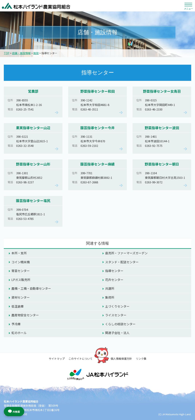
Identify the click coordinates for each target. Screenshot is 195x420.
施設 (36, 53)
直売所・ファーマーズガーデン (126, 253)
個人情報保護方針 (121, 358)
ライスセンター (115, 315)
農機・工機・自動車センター (31, 288)
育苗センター (20, 270)
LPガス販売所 (20, 279)
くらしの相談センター (120, 324)
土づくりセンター (117, 306)
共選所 (109, 288)
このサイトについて (81, 358)
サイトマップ (57, 358)
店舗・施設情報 (21, 53)
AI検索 (16, 411)
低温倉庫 (17, 306)
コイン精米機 (20, 262)
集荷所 (109, 297)
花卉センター (114, 279)
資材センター (20, 297)
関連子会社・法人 (117, 332)
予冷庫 (16, 324)
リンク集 (141, 358)
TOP (6, 53)
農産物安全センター (25, 315)
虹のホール (19, 332)
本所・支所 (19, 253)
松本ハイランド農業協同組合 (36, 5)
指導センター (114, 270)
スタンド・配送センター (122, 262)
